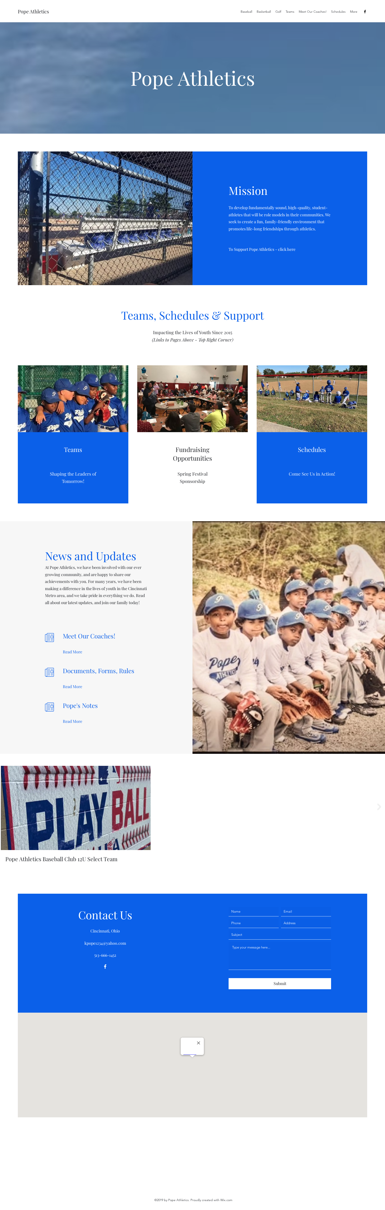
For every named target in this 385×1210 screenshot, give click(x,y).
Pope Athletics (33, 11)
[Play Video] (75, 807)
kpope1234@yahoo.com (105, 943)
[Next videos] (379, 807)
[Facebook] (365, 11)
